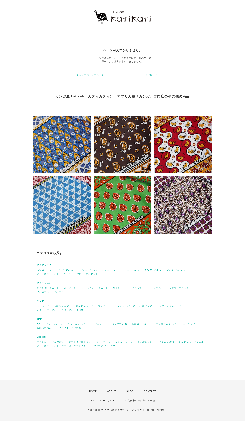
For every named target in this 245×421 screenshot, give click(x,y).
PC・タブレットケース (50, 324)
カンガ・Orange (65, 270)
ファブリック (44, 265)
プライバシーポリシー (102, 400)
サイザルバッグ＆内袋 (191, 342)
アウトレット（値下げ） (50, 342)
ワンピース (43, 291)
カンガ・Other (153, 270)
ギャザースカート (74, 288)
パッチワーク (103, 342)
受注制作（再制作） (80, 342)
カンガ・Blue (109, 270)
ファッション (44, 283)
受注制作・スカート (48, 288)
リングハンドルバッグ (168, 306)
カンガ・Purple (131, 270)
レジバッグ (43, 306)
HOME (93, 391)
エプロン (97, 324)
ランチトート (105, 306)
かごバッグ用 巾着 (116, 324)
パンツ (158, 288)
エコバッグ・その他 (72, 309)
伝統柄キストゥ (146, 342)
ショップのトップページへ (91, 75)
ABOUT (111, 391)
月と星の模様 (166, 342)
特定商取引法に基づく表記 (140, 400)
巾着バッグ (145, 306)
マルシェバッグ (126, 306)
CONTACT (150, 391)
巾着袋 (135, 324)
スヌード (59, 291)
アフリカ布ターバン (167, 324)
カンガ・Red (44, 270)
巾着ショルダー (62, 306)
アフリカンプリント (48, 273)
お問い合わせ (153, 75)
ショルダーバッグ (47, 309)
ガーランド (189, 324)
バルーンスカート (98, 288)
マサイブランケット (87, 273)
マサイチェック (124, 342)
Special (41, 337)
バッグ (40, 301)
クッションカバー (77, 324)
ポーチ (147, 324)
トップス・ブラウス (177, 288)
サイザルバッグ (84, 306)
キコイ (67, 273)
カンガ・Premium (176, 270)
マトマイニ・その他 (70, 327)
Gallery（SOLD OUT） (104, 345)
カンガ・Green (88, 270)
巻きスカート (120, 288)
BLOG (129, 391)
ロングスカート (141, 288)
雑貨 (39, 319)
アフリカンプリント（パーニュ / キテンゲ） (61, 345)
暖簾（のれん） (45, 327)
